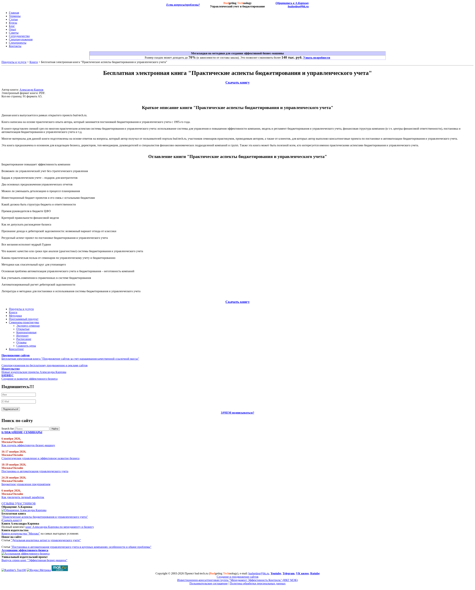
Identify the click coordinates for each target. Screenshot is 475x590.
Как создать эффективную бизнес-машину (28, 445)
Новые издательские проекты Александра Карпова (33, 372)
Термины (15, 16)
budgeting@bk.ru (298, 6)
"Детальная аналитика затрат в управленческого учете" (46, 540)
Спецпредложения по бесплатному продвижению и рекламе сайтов (44, 365)
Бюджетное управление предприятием (25, 484)
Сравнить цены (26, 345)
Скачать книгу (237, 82)
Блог (12, 26)
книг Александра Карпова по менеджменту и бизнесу (59, 526)
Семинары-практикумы (24, 322)
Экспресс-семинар (28, 325)
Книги (34, 62)
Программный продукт (23, 319)
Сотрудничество (19, 36)
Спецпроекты (17, 42)
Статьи (13, 19)
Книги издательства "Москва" (20, 533)
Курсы (13, 22)
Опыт (12, 29)
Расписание (23, 339)
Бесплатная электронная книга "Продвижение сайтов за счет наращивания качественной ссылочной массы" (70, 358)
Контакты (15, 46)
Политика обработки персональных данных (258, 583)
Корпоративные (26, 332)
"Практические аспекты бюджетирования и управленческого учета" (44, 516)
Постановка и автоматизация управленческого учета (34, 471)
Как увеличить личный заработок (22, 497)
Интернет (22, 335)
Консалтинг (16, 349)
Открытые (23, 329)
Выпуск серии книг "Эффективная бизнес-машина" (34, 560)
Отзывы (21, 342)
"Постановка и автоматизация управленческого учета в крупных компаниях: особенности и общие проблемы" (81, 546)
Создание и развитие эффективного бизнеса (29, 378)
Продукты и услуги (13, 62)
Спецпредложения (20, 39)
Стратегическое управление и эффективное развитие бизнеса (40, 458)
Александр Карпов (31, 89)
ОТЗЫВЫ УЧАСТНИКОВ (18, 503)
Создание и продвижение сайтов (237, 576)
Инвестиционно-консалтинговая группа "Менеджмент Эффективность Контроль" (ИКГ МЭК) (237, 580)
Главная (14, 12)
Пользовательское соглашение (208, 583)
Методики (15, 315)
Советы (14, 32)
